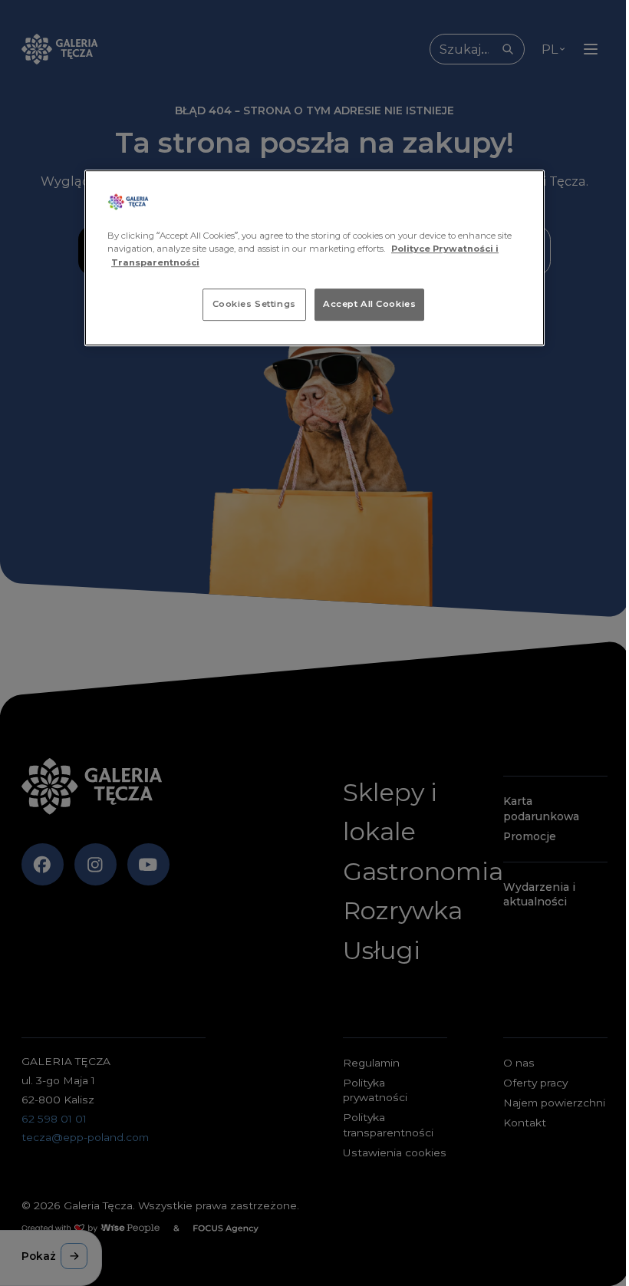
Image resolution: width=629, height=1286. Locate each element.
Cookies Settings (254, 303)
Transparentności (155, 262)
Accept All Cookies (369, 303)
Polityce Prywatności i (445, 249)
